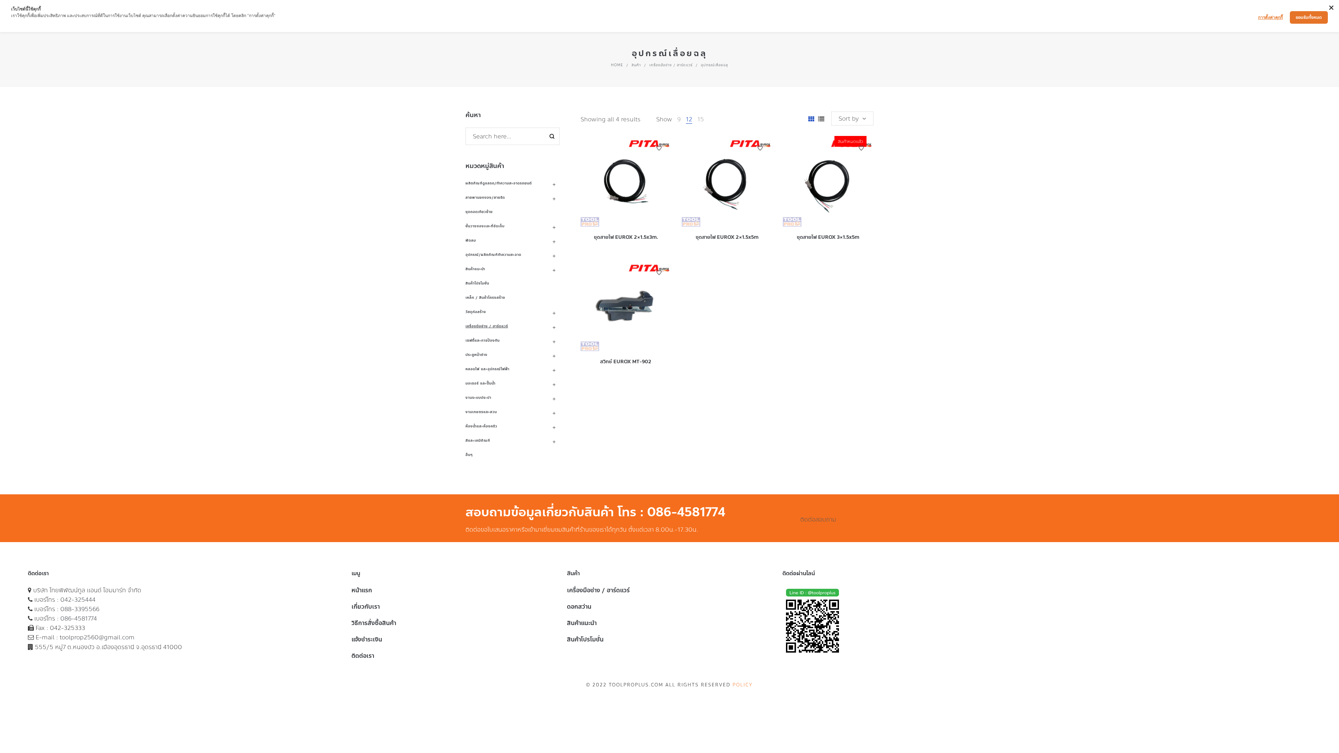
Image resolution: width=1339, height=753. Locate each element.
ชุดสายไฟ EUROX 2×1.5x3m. (626, 237)
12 (689, 119)
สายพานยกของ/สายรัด (485, 197)
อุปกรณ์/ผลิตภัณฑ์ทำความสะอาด (493, 254)
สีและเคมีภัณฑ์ (478, 440)
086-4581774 (78, 618)
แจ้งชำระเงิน (366, 639)
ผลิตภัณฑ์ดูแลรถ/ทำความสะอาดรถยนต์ (499, 183)
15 (700, 119)
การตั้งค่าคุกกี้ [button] (1270, 17)
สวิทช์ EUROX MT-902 (625, 361)
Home (617, 65)
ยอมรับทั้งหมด (1309, 17)
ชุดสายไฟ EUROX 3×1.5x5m (828, 237)
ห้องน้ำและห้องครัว (481, 426)
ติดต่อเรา (362, 655)
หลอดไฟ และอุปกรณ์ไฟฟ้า (487, 369)
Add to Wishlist (659, 148)
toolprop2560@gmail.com (97, 637)
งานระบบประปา (478, 397)
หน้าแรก (361, 590)
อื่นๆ (469, 454)
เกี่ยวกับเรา (365, 606)
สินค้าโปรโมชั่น (477, 283)
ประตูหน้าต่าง (476, 354)
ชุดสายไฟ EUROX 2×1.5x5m (727, 237)
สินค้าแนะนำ (475, 269)
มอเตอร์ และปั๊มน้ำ (480, 383)
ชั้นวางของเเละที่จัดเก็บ (485, 226)
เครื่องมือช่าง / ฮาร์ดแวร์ (671, 65)
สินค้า (636, 65)
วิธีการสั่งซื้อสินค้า (373, 623)
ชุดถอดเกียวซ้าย (479, 211)
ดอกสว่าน (579, 606)
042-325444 (78, 599)
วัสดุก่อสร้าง (476, 311)
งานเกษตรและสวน (481, 411)
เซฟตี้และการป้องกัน (483, 340)
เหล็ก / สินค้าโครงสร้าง (485, 297)
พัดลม (471, 240)
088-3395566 (79, 609)
